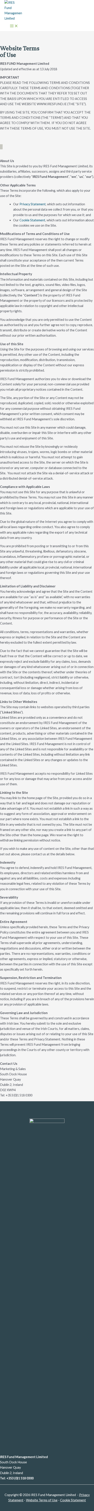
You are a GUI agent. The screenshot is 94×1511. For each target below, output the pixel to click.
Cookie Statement (32, 220)
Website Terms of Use (41, 1500)
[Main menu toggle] (14, 26)
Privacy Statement (32, 204)
